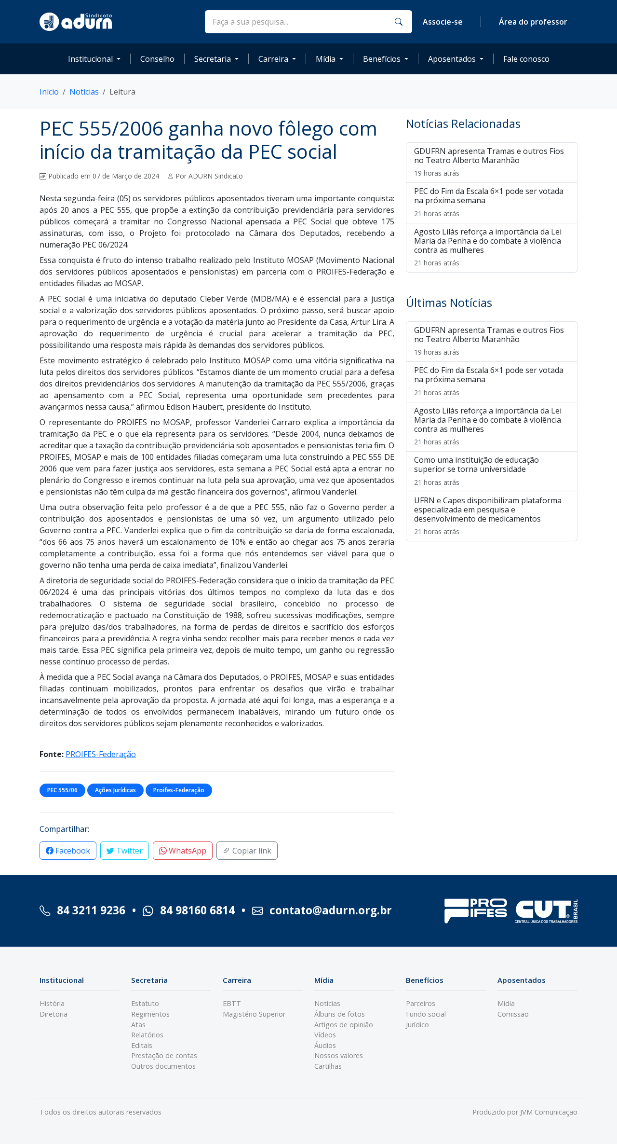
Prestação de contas (164, 1055)
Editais (141, 1045)
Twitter (128, 850)
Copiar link (250, 850)
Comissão (513, 1014)
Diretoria (53, 1014)
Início (49, 91)
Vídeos (325, 1034)
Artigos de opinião (343, 1024)
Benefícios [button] (382, 59)
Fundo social (426, 1014)
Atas (138, 1024)
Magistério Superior (254, 1014)
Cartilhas (328, 1066)
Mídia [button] (325, 59)
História (52, 1003)
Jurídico (417, 1024)
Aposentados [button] (452, 59)
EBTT (232, 1003)
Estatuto (145, 1003)
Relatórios (147, 1034)
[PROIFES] (475, 910)
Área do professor (533, 21)
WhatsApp (186, 850)
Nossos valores (338, 1055)
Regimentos (150, 1014)
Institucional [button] (90, 59)
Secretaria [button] (212, 59)
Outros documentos (163, 1066)
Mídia (506, 1003)
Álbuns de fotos (339, 1014)
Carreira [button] (273, 59)
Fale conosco (526, 59)
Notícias (84, 91)
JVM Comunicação (548, 1111)
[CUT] (546, 911)
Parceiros (420, 1003)
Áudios (325, 1045)
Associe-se (443, 21)
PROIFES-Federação (101, 754)
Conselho (157, 59)
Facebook (72, 850)
